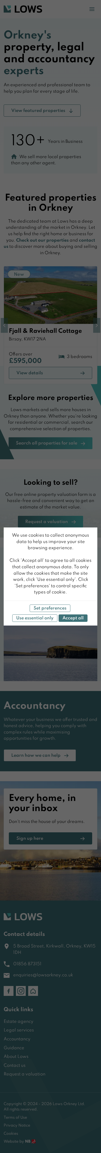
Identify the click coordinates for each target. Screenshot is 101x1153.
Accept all (73, 618)
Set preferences (50, 608)
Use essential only (34, 618)
